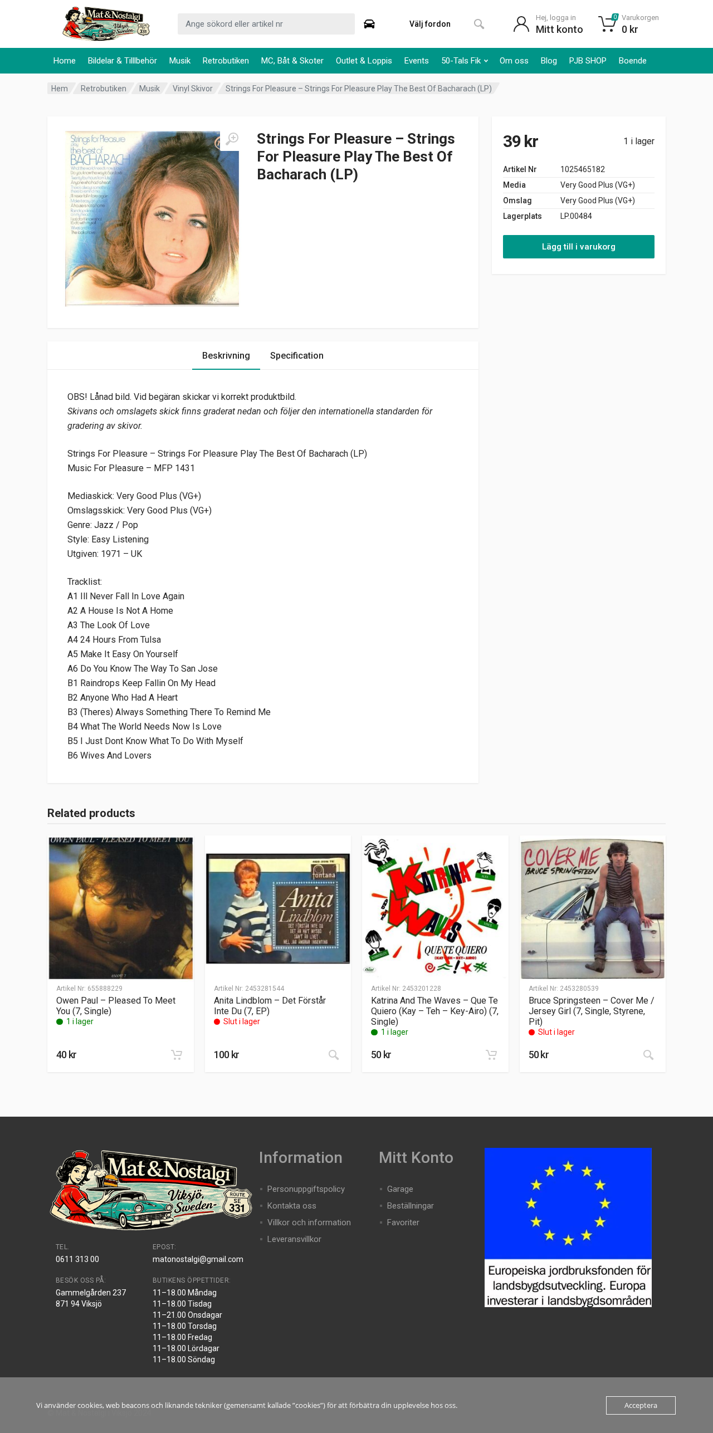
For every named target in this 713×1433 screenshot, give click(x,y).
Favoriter (403, 1222)
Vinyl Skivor (193, 88)
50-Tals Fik (461, 61)
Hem (59, 88)
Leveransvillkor (294, 1239)
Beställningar (410, 1206)
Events (416, 61)
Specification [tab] (297, 355)
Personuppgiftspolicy (306, 1189)
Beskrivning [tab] (226, 355)
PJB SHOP (588, 61)
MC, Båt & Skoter (292, 61)
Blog (549, 61)
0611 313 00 (77, 1259)
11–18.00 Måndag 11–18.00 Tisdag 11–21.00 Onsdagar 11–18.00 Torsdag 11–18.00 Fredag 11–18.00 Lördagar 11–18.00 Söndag (187, 1326)
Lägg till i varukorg (579, 247)
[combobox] (266, 24)
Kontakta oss (291, 1206)
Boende (633, 61)
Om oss (514, 61)
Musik (180, 61)
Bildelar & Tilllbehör (122, 61)
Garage (400, 1189)
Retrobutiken (226, 61)
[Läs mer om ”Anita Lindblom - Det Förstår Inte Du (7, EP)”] (334, 1055)
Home (64, 61)
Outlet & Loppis (364, 61)
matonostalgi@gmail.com (198, 1259)
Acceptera (640, 1405)
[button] (177, 1055)
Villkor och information (309, 1222)
